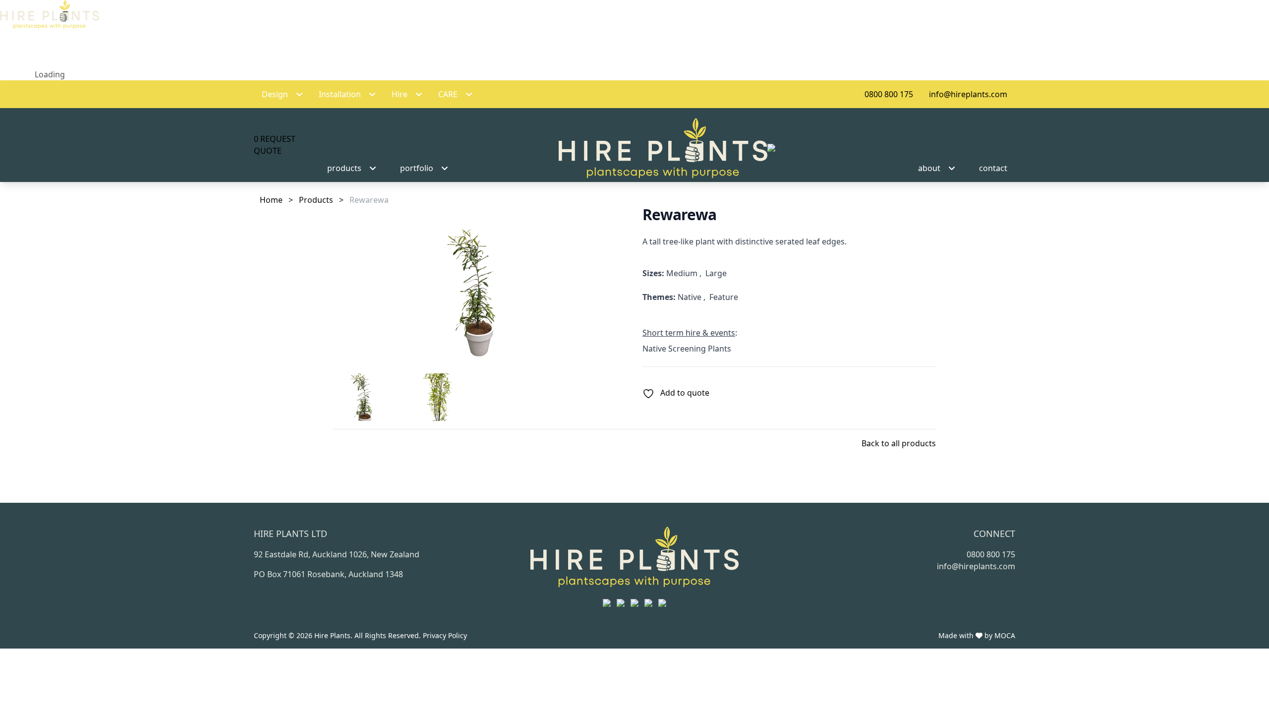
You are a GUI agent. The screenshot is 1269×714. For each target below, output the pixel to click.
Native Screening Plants (686, 348)
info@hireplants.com (968, 94)
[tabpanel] (479, 286)
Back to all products (899, 443)
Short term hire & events (688, 332)
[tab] (365, 397)
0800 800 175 (889, 94)
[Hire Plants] (667, 148)
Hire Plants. (334, 635)
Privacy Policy (445, 635)
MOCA (1004, 635)
